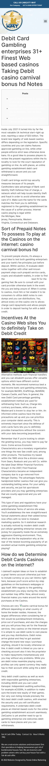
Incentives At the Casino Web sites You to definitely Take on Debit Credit (27, 111)
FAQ (3, 737)
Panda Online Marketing (36, 760)
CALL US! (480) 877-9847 (24, 2)
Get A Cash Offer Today (11, 734)
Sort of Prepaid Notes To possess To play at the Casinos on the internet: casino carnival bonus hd (26, 101)
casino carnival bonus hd (18, 279)
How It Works (39, 734)
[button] (45, 21)
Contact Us (27, 734)
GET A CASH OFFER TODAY (32, 5)
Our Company (15, 5)
